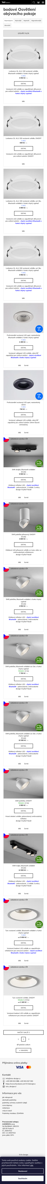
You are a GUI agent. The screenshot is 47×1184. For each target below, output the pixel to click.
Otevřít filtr (23, 33)
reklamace (6, 1108)
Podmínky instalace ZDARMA (13, 1113)
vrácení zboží (7, 1111)
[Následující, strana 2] (23, 1039)
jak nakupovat (7, 1097)
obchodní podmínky (9, 1100)
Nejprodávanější (36, 20)
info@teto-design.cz (13, 1078)
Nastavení (22, 1171)
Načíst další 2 (23, 1032)
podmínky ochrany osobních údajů (14, 1103)
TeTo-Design (23, 1155)
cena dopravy (7, 1105)
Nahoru (24, 1050)
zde (31, 1165)
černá (26, 365)
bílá (23, 101)
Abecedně (7, 25)
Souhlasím (22, 1178)
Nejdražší (26, 20)
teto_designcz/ (11, 1086)
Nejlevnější (18, 20)
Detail (23, 84)
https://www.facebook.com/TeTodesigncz (21, 1084)
